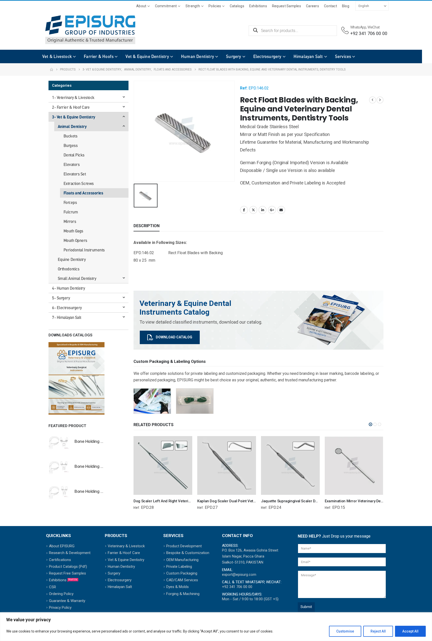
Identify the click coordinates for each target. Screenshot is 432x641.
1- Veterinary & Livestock (73, 97)
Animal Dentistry (72, 126)
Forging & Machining (183, 594)
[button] (370, 424)
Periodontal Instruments (84, 249)
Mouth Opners (75, 240)
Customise (345, 631)
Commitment (166, 6)
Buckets (71, 135)
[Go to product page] (59, 442)
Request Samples (286, 6)
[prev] (372, 99)
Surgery (233, 56)
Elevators (72, 164)
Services (343, 56)
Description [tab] (147, 225)
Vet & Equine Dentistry (147, 56)
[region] (216, 626)
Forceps (70, 202)
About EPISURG (61, 546)
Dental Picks (74, 154)
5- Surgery (61, 297)
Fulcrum (71, 211)
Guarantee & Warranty (67, 601)
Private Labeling (179, 566)
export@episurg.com (239, 574)
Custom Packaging (181, 573)
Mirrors (70, 221)
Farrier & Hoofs (99, 56)
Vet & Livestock (57, 56)
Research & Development (69, 553)
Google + (272, 210)
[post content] (163, 465)
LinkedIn (262, 210)
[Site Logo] (82, 29)
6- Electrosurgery (67, 307)
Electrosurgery (267, 56)
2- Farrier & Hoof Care (71, 107)
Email (281, 210)
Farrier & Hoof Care (124, 553)
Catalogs (237, 6)
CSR (52, 587)
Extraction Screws (79, 183)
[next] (380, 99)
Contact (330, 6)
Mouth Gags (73, 230)
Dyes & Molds (177, 587)
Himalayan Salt (308, 56)
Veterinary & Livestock (126, 546)
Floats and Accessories (83, 192)
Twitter (253, 210)
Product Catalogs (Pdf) (68, 566)
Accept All (410, 631)
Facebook (244, 210)
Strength (193, 6)
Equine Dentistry (72, 259)
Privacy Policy (60, 607)
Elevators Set (75, 173)
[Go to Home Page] (51, 69)
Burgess (71, 145)
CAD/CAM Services (182, 580)
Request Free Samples (67, 573)
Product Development (184, 546)
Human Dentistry (197, 56)
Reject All (378, 631)
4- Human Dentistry (68, 288)
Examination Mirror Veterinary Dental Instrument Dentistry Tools (378, 501)
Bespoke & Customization (187, 553)
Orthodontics (68, 268)
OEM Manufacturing (182, 560)
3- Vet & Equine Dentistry (73, 116)
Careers (312, 6)
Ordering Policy (61, 594)
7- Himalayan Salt (66, 317)
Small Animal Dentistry (77, 278)
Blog (345, 6)
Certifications (60, 560)
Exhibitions (258, 6)
